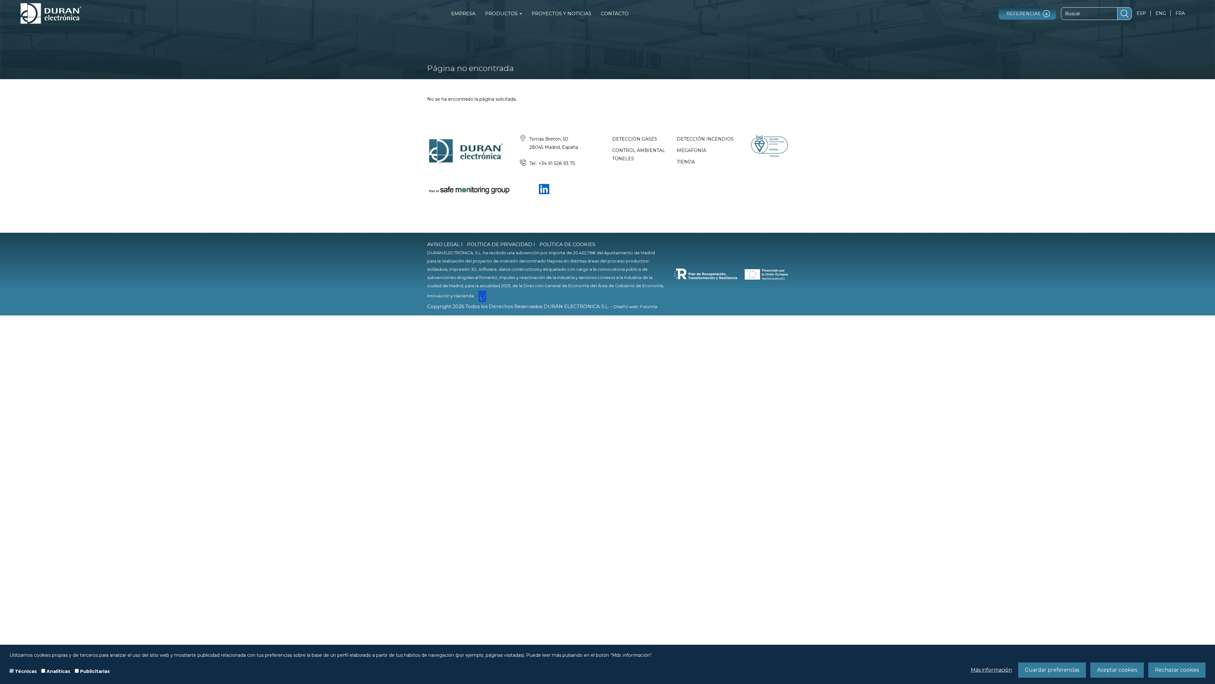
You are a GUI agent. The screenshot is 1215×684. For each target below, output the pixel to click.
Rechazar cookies (1177, 670)
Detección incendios (705, 139)
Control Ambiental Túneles (638, 155)
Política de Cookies (567, 244)
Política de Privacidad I (501, 244)
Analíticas (58, 671)
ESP (1141, 13)
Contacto (615, 13)
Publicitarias (95, 671)
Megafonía (691, 150)
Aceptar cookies (1117, 670)
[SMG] (468, 190)
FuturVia (648, 306)
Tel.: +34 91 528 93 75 (552, 163)
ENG (1161, 13)
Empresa (463, 13)
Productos (502, 13)
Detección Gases (634, 139)
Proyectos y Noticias (561, 13)
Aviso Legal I (445, 244)
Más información (991, 670)
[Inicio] (51, 13)
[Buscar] (1124, 13)
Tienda (686, 162)
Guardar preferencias (1052, 670)
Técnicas (26, 671)
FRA (1180, 13)
